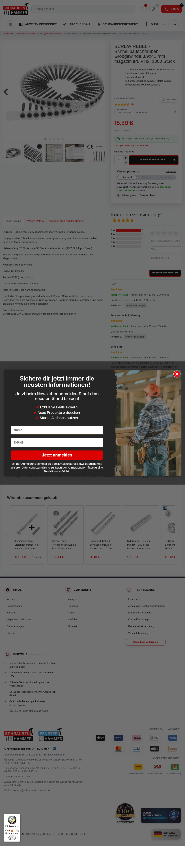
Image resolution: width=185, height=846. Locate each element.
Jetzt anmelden (57, 455)
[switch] (12, 838)
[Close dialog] (177, 374)
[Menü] (18, 816)
